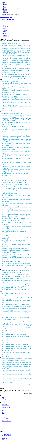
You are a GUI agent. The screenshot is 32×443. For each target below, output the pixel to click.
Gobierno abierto (4, 406)
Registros (4, 28)
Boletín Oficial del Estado (5, 420)
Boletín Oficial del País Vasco (5, 417)
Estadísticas (3, 37)
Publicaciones (5, 35)
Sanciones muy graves (6, 36)
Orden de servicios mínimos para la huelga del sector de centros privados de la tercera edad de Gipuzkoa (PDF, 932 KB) (15, 293)
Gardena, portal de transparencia (6, 407)
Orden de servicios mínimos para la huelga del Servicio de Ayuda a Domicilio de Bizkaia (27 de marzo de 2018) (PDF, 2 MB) (16, 347)
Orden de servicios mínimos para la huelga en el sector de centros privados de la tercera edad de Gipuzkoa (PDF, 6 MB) (15, 335)
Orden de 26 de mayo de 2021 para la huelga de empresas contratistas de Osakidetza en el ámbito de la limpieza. (14, 248)
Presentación (5, 25)
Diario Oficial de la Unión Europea (6, 421)
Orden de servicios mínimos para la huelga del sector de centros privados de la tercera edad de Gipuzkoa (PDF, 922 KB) (15, 284)
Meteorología (3, 413)
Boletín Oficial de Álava (5, 418)
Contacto (4, 6)
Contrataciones (4, 411)
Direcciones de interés (6, 26)
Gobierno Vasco (5, 4)
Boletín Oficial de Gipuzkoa (5, 419)
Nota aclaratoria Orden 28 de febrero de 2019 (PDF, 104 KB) (9, 310)
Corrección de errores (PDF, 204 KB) (7, 382)
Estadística (3, 414)
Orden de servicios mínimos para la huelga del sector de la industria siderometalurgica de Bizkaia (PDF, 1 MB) (14, 294)
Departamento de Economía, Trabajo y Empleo (6, 17)
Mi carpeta (3, 410)
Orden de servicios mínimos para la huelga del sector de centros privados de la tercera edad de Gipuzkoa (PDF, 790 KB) (15, 308)
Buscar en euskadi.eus (6, 8)
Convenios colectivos (6, 33)
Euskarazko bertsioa (4, 438)
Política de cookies (5, 11)
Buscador (4, 7)
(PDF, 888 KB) (9, 204)
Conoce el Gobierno (4, 404)
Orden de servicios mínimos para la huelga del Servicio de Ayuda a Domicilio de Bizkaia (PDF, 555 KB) (13, 305)
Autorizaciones (5, 30)
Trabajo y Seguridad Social (7, 19)
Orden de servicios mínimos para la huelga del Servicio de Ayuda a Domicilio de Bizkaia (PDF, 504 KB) (13, 286)
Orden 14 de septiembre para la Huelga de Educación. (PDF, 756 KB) (9, 279)
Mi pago (3, 412)
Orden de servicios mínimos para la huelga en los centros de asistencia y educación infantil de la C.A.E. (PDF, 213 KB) (15, 303)
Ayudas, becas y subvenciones (7, 29)
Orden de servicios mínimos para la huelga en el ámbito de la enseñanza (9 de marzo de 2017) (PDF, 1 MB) (14, 380)
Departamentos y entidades (5, 405)
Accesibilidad (5, 10)
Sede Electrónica (5, 12)
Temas (4, 3)
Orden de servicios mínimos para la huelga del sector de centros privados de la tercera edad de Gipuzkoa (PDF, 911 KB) (15, 312)
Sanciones (4, 31)
